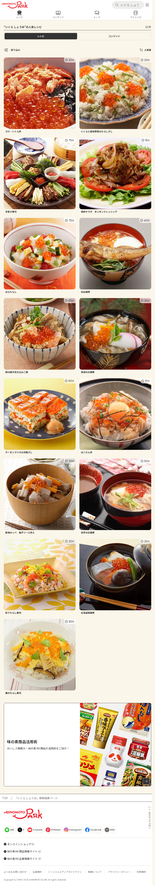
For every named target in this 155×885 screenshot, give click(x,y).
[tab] (114, 36)
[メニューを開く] (147, 5)
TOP (5, 798)
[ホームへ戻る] (15, 4)
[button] (128, 5)
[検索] (117, 5)
